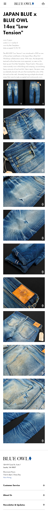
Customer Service (11, 485)
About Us (7, 495)
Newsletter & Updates (14, 504)
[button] (5, 3)
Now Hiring (7, 477)
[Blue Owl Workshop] (24, 3)
